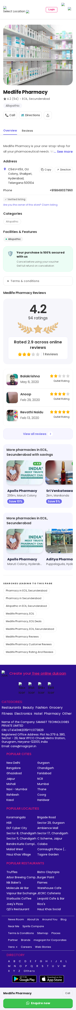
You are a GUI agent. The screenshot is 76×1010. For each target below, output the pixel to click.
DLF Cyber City (16, 828)
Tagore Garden (48, 854)
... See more (63, 151)
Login (51, 9)
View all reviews (34, 434)
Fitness (7, 713)
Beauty (28, 707)
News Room (16, 919)
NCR (40, 779)
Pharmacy (52, 713)
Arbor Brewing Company (21, 877)
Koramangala (16, 817)
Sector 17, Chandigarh (52, 833)
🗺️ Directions (30, 115)
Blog (63, 919)
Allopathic (12, 221)
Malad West (14, 849)
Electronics (23, 713)
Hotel (38, 713)
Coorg (41, 795)
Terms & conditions (25, 281)
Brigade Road (46, 817)
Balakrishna (30, 376)
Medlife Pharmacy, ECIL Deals (24, 621)
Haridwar (43, 800)
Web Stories (43, 947)
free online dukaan (49, 673)
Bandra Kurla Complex (21, 844)
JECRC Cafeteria (49, 893)
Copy (48, 169)
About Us (33, 919)
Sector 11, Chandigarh (21, 839)
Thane (41, 789)
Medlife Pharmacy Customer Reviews (29, 644)
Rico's (41, 904)
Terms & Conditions (21, 933)
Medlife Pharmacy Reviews (22, 636)
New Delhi (13, 763)
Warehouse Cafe (49, 888)
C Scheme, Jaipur (49, 839)
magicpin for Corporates (50, 940)
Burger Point (45, 877)
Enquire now (40, 1003)
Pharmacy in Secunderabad (23, 598)
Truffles (11, 872)
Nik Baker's (13, 883)
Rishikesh (12, 795)
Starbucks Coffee (18, 899)
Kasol (10, 800)
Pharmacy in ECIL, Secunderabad (26, 590)
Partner (13, 940)
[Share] (48, 115)
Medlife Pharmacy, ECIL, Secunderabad (30, 629)
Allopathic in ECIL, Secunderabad (26, 606)
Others (29, 971)
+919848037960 (61, 190)
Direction (65, 169)
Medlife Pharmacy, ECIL (20, 613)
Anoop (25, 394)
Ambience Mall (47, 828)
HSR (9, 823)
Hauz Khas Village (18, 854)
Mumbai (43, 784)
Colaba (42, 844)
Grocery (56, 707)
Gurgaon (43, 763)
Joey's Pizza (14, 904)
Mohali (11, 784)
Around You (49, 919)
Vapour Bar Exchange (21, 893)
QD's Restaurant (17, 909)
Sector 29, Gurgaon (51, 823)
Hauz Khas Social (49, 909)
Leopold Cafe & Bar (50, 899)
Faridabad (44, 773)
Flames (42, 883)
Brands (25, 940)
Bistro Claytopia (48, 872)
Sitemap (42, 933)
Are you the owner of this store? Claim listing (30, 204)
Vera (11, 947)
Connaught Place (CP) (52, 849)
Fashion (41, 707)
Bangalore (13, 768)
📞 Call (10, 115)
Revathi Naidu (31, 412)
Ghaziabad (14, 773)
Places (55, 933)
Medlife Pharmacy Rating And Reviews (29, 652)
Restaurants (11, 707)
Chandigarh (45, 768)
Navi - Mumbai (16, 789)
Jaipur (10, 779)
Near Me (13, 926)
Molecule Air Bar (17, 888)
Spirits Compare (33, 926)
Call (67, 993)
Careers (26, 947)
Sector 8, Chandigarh (21, 833)
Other (67, 713)
